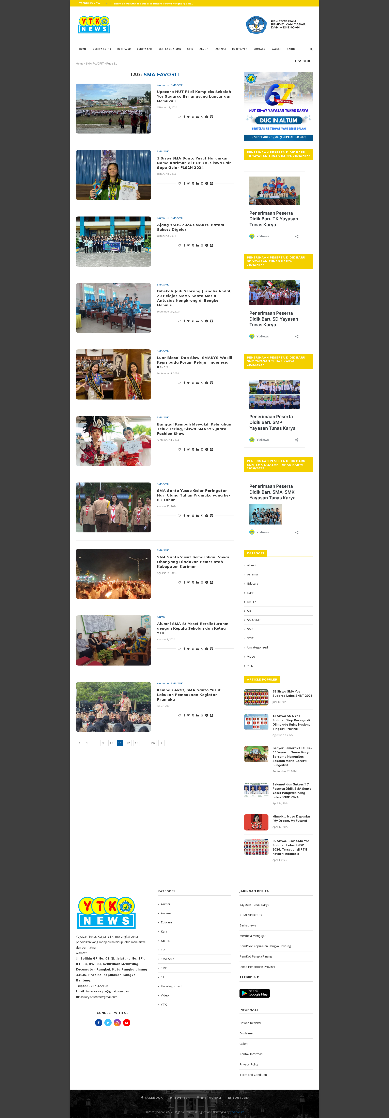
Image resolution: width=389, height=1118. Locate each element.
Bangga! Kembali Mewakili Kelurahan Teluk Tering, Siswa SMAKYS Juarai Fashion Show (194, 429)
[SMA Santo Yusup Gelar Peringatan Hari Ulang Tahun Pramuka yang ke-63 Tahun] (113, 508)
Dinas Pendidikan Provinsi (257, 967)
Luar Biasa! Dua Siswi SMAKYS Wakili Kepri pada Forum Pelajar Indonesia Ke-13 (194, 362)
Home (83, 48)
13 (137, 743)
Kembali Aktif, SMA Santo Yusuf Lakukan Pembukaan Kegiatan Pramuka (189, 695)
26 (153, 743)
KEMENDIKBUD (250, 915)
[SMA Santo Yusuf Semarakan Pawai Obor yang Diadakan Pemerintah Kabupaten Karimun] (113, 574)
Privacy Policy (249, 1064)
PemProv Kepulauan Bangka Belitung (265, 946)
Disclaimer (246, 1033)
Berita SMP (145, 48)
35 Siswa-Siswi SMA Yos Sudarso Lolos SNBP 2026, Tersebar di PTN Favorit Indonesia (291, 847)
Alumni (204, 48)
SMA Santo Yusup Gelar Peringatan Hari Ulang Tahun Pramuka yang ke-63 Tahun (193, 495)
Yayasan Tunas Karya (254, 905)
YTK (250, 665)
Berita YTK (240, 48)
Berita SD (124, 48)
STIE (190, 48)
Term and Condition (253, 1075)
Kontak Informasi (251, 1054)
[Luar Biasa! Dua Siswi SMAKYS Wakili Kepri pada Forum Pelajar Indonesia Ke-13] (113, 374)
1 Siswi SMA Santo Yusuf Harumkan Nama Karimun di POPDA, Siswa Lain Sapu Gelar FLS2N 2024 (194, 163)
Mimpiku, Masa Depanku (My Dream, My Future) (291, 818)
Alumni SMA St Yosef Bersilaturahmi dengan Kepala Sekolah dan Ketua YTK (193, 628)
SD (249, 611)
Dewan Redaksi (250, 1023)
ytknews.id (237, 1112)
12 (128, 743)
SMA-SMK (177, 85)
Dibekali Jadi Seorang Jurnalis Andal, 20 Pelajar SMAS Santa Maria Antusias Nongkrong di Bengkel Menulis (194, 298)
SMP (250, 629)
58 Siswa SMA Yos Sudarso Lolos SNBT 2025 (292, 693)
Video (251, 656)
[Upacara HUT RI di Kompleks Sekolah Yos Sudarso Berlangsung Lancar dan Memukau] (113, 109)
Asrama (221, 48)
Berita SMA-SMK (170, 48)
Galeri (276, 48)
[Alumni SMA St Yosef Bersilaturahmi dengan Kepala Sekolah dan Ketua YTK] (113, 640)
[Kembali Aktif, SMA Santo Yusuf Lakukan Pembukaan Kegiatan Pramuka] (113, 707)
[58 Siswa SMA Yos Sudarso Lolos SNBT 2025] (256, 697)
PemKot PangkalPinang (255, 956)
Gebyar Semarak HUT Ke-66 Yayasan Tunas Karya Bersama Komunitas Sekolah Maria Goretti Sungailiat (292, 756)
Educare (259, 48)
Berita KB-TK (102, 48)
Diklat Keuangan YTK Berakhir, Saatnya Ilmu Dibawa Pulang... (154, 3)
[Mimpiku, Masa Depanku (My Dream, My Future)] (256, 822)
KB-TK (251, 602)
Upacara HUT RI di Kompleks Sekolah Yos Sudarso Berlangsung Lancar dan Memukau (194, 96)
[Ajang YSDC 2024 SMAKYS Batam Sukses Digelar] (113, 241)
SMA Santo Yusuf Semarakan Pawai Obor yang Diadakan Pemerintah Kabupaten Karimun (193, 562)
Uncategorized (257, 647)
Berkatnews (247, 925)
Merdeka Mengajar (252, 936)
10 (112, 743)
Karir (291, 48)
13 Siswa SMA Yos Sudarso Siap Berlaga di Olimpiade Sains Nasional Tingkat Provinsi (292, 722)
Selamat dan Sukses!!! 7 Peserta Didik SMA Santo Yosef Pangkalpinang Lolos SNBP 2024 (292, 790)
